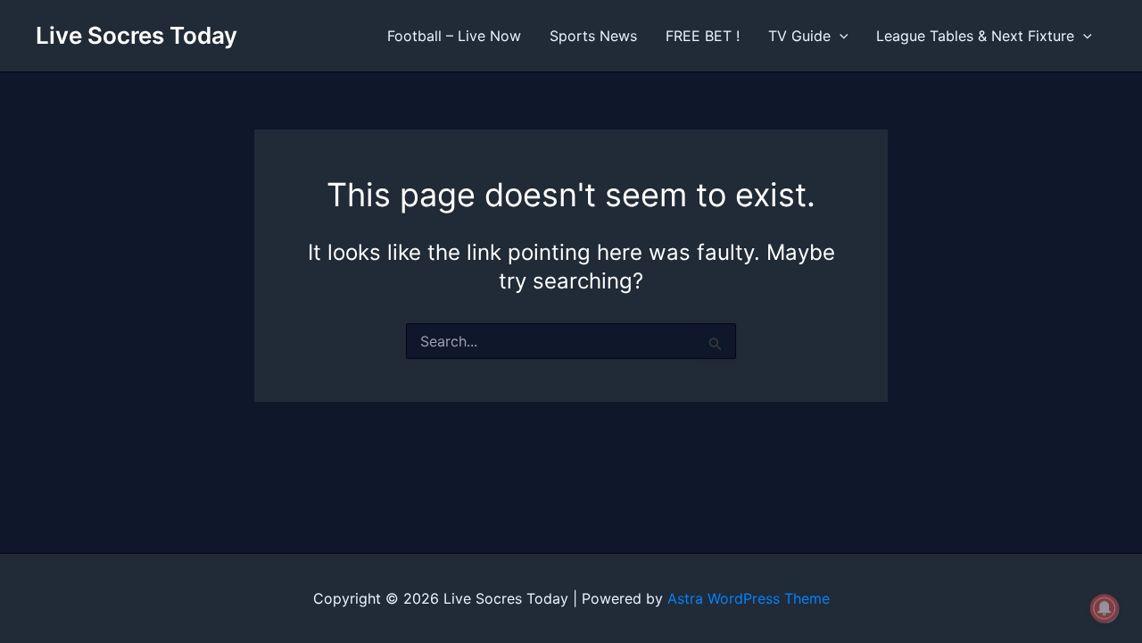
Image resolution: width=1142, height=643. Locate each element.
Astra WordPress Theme (748, 598)
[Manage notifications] (1104, 608)
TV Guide (799, 36)
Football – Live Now (454, 36)
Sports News (593, 36)
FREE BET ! (703, 36)
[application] (839, 35)
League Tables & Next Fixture (975, 36)
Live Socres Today (136, 35)
